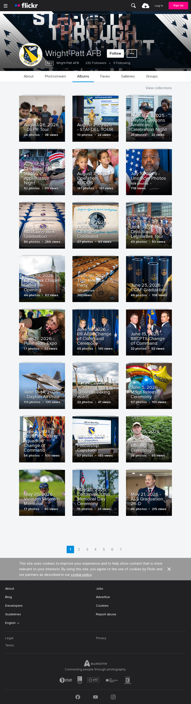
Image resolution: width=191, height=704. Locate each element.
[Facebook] (78, 697)
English (10, 623)
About (9, 589)
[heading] (26, 5)
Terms (9, 645)
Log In (159, 5)
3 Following (121, 63)
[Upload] (145, 5)
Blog (8, 597)
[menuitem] (133, 5)
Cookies (102, 606)
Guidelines (13, 614)
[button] (169, 569)
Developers (14, 606)
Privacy (101, 638)
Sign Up (178, 5)
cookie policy (81, 574)
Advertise (103, 597)
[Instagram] (113, 697)
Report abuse (106, 614)
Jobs (99, 589)
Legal (9, 638)
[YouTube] (95, 697)
